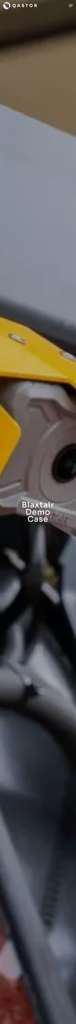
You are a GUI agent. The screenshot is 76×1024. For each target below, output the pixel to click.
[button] (71, 5)
